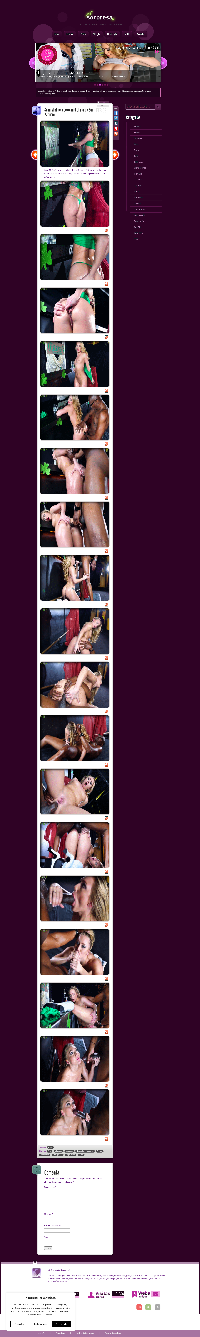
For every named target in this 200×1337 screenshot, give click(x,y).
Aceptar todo (61, 1324)
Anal (49, 1151)
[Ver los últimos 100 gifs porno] (111, 34)
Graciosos (138, 162)
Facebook (116, 113)
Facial (136, 150)
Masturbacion (140, 209)
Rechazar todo (40, 1324)
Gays (136, 156)
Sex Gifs (137, 227)
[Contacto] (139, 34)
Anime (137, 132)
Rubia (81, 1155)
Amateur (137, 126)
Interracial (138, 174)
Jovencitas (138, 180)
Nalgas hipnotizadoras (85, 1151)
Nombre (48, 1214)
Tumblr (116, 124)
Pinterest (116, 129)
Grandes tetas (140, 168)
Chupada (58, 1151)
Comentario (50, 1187)
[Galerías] (69, 34)
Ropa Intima (70, 1155)
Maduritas (138, 203)
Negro (99, 1151)
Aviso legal (60, 1333)
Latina (136, 192)
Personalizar (19, 1324)
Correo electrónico (53, 1226)
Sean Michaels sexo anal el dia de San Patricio (36, 111)
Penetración (44, 1155)
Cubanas (138, 138)
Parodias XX (139, 215)
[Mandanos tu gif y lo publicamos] (126, 34)
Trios (136, 239)
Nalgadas (69, 1151)
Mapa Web (41, 1333)
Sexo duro (138, 233)
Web (46, 1237)
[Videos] (82, 34)
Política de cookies (113, 1333)
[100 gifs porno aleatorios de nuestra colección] (95, 34)
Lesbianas (138, 197)
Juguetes (138, 186)
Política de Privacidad (85, 1333)
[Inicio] (56, 34)
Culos (50, 1147)
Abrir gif (106, 231)
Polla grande (57, 1155)
